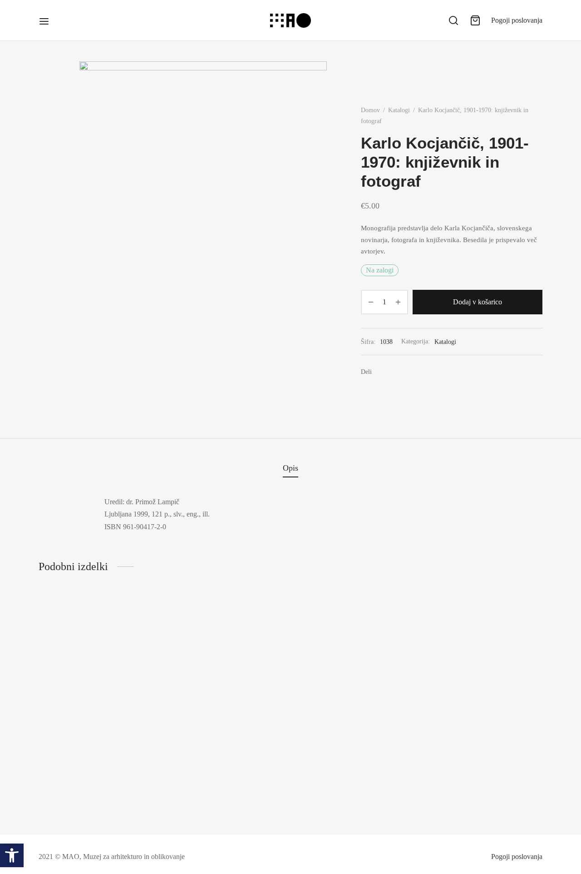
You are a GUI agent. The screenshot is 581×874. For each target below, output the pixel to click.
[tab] (290, 468)
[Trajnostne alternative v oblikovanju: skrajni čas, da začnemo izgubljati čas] (355, 700)
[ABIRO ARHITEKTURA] (96, 699)
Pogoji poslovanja (516, 20)
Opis (290, 467)
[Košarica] (475, 20)
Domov (370, 110)
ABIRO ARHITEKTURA (77, 794)
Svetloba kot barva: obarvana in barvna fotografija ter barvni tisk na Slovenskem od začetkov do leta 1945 (484, 797)
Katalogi (399, 110)
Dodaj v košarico (477, 302)
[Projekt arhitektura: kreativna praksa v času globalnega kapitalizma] (226, 700)
